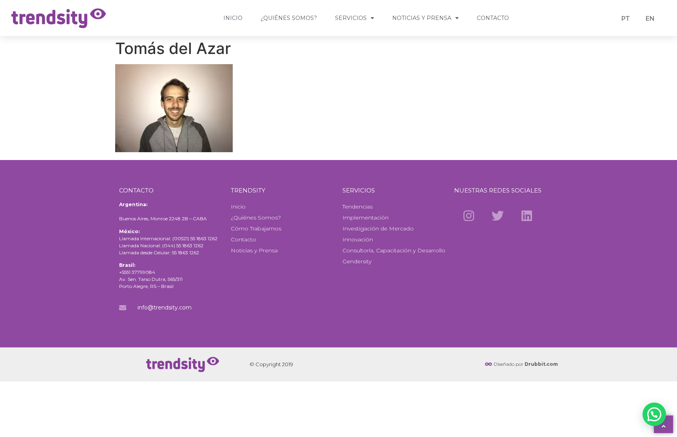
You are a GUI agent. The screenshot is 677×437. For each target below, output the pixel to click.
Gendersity (356, 261)
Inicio (233, 18)
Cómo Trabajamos (256, 228)
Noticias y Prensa (421, 18)
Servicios (351, 18)
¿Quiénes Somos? (289, 18)
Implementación (365, 217)
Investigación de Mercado (378, 228)
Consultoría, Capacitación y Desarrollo (393, 250)
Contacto (493, 18)
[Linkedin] (526, 215)
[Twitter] (497, 215)
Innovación (357, 239)
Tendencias (357, 206)
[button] (654, 414)
